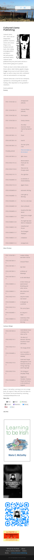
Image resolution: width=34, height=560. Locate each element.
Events (24, 551)
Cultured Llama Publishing (19, 553)
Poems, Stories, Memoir (13, 551)
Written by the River (13, 548)
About (23, 548)
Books (7, 553)
